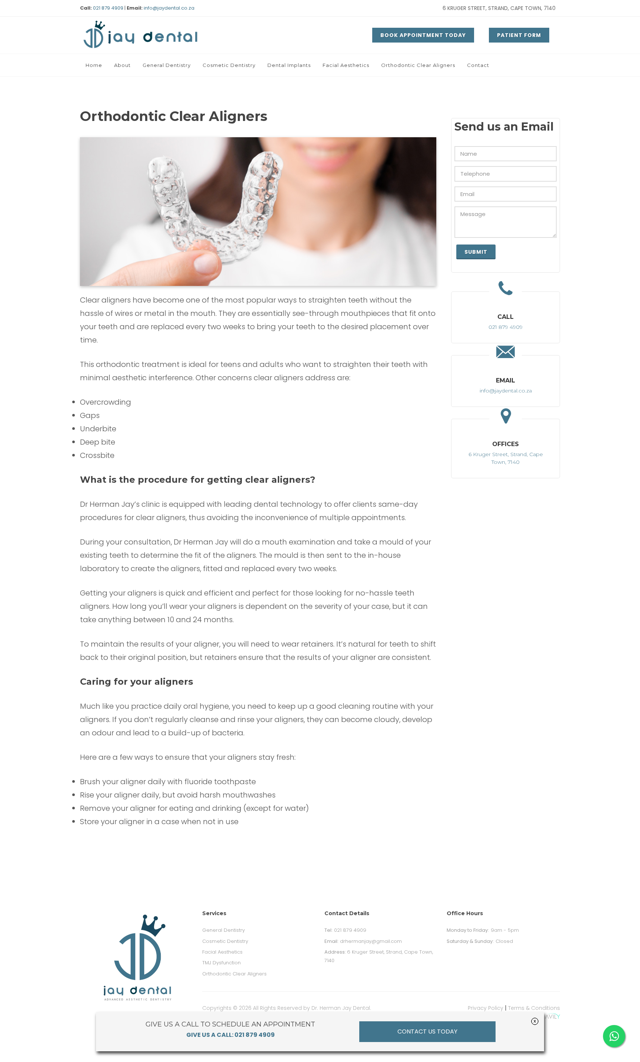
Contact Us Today (427, 1031)
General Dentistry (223, 930)
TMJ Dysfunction (221, 962)
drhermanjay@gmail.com (363, 941)
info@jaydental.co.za (169, 7)
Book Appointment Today (423, 35)
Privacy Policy (485, 1008)
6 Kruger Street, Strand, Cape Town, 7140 (499, 8)
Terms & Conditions (534, 1008)
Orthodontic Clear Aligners (234, 973)
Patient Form (519, 35)
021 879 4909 (108, 7)
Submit (475, 252)
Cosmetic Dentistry (225, 941)
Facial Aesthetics (222, 951)
